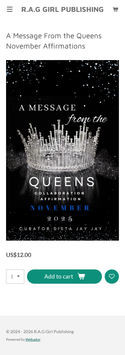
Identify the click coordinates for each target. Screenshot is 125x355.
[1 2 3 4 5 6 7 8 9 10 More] (15, 276)
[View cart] (115, 9)
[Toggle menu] (9, 9)
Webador (33, 339)
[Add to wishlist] (112, 276)
